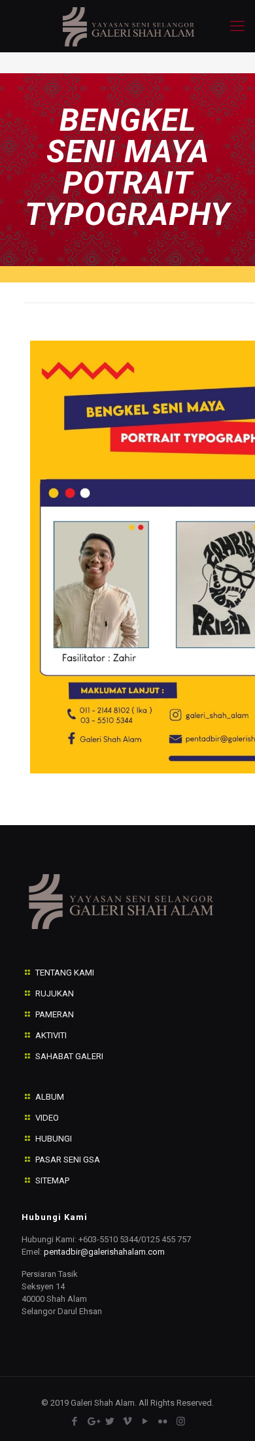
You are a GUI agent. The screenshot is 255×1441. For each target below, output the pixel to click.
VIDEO (47, 1118)
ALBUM (49, 1097)
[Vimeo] (128, 1421)
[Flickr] (163, 1421)
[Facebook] (75, 1421)
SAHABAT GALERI (69, 1056)
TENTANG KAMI (64, 972)
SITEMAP (52, 1180)
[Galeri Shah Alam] (127, 26)
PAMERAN (54, 1014)
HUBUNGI (53, 1139)
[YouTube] (145, 1421)
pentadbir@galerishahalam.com (104, 1252)
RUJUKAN (54, 993)
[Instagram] (181, 1421)
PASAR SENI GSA (67, 1159)
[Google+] (92, 1421)
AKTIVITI (51, 1035)
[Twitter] (110, 1421)
